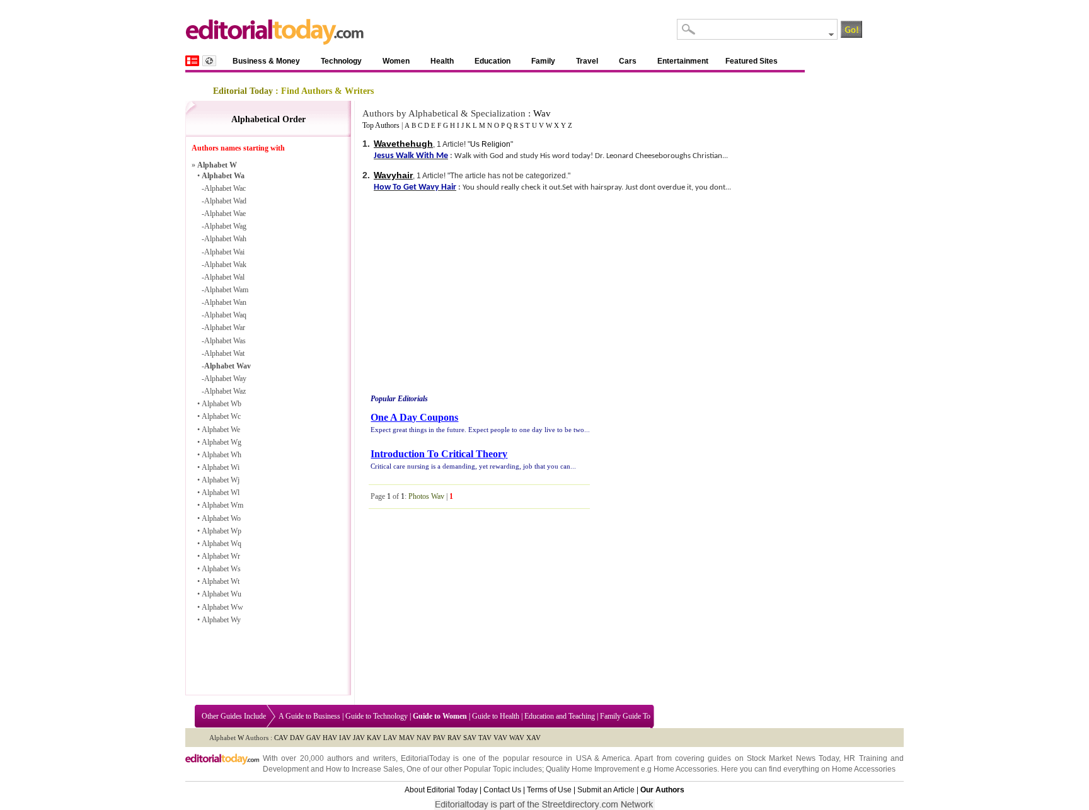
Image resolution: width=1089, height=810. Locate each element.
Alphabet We (221, 429)
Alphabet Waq (225, 315)
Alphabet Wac (225, 188)
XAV (533, 737)
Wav (542, 113)
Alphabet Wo (221, 518)
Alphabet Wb (221, 403)
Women (396, 61)
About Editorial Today (441, 789)
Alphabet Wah (225, 238)
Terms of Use (549, 789)
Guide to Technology (376, 716)
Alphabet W (217, 165)
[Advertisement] (474, 295)
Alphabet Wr (221, 556)
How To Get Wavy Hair (415, 187)
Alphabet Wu (221, 594)
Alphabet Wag (225, 226)
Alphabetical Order (268, 119)
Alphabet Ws (221, 568)
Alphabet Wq (221, 543)
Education (492, 61)
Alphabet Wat (224, 353)
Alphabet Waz (225, 391)
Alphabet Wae (225, 213)
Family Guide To (625, 716)
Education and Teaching (559, 716)
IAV (345, 737)
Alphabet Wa (223, 175)
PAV (439, 737)
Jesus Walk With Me (411, 156)
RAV (454, 737)
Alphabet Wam (226, 289)
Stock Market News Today (793, 758)
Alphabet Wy (221, 619)
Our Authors (662, 789)
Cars (628, 61)
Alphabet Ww (222, 607)
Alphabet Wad (225, 201)
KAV (374, 737)
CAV (281, 737)
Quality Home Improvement (592, 769)
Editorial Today (243, 91)
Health (442, 61)
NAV (424, 737)
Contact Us (502, 789)
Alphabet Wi (220, 467)
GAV (313, 737)
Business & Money (266, 61)
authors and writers (361, 758)
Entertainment (682, 61)
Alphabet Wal (224, 277)
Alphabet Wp (221, 531)
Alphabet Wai (224, 252)
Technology (341, 61)
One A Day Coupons (414, 417)
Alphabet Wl (220, 492)
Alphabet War (224, 327)
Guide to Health (495, 716)
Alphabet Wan (225, 302)
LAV (390, 737)
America (616, 758)
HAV (330, 737)
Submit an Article (606, 789)
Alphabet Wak (225, 264)
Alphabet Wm (222, 505)
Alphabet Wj (220, 480)
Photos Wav (426, 496)
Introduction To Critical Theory (439, 453)
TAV (485, 737)
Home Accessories (685, 769)
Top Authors (381, 125)
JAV (359, 737)
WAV (516, 737)
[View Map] (209, 60)
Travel (587, 61)
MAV (407, 737)
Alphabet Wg (221, 442)
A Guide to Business (309, 716)
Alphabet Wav (227, 366)
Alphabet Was (225, 340)
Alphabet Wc (221, 416)
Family (543, 61)
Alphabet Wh (221, 454)
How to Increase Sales (364, 769)
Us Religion (490, 144)
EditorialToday (425, 758)
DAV (297, 737)
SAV (469, 737)
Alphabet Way (225, 378)
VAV (500, 737)
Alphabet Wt (220, 581)
